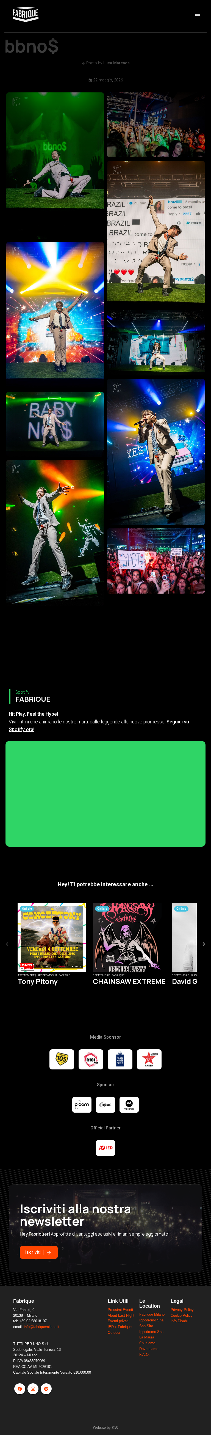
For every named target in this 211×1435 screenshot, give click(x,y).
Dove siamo (148, 1349)
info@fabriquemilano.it (41, 1327)
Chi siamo (147, 1343)
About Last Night (121, 1315)
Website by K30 (105, 1427)
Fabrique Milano (152, 1314)
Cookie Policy (182, 1315)
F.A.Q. (144, 1354)
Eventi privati (118, 1321)
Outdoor (114, 1332)
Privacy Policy (182, 1310)
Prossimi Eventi (120, 1310)
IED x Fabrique (120, 1327)
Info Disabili (180, 1321)
